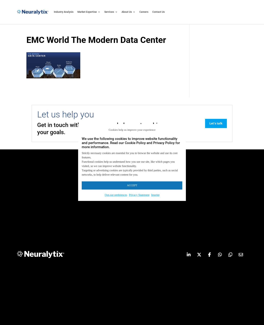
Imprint (155, 194)
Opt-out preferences (116, 194)
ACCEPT (132, 185)
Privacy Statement (139, 194)
